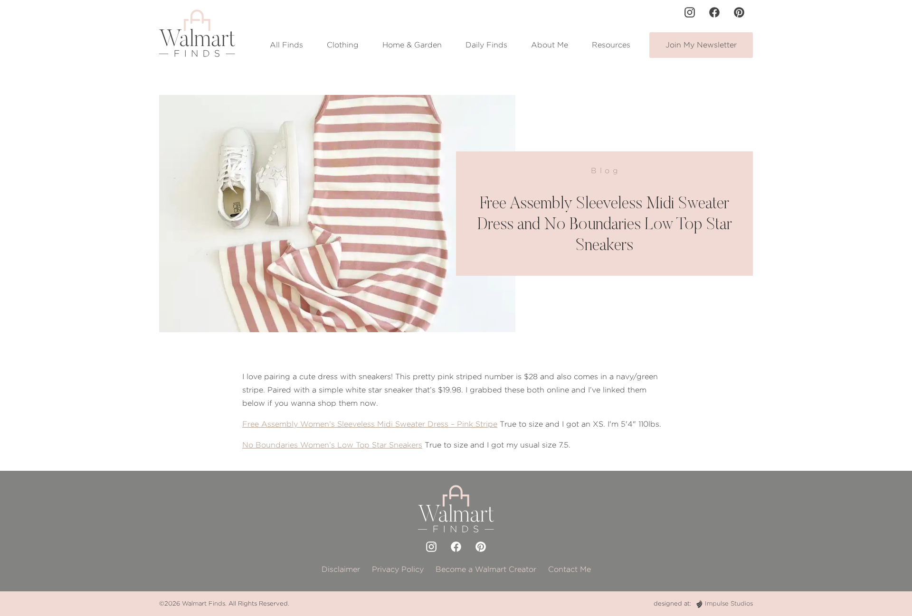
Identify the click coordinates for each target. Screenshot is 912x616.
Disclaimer (341, 569)
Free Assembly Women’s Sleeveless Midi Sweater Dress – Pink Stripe (369, 424)
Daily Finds (486, 44)
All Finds (286, 44)
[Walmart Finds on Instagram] (690, 12)
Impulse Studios (729, 603)
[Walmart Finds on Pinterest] (739, 12)
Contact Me (569, 569)
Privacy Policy (398, 569)
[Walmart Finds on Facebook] (714, 12)
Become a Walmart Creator (486, 569)
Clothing (343, 44)
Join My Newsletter (701, 44)
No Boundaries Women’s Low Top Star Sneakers (332, 444)
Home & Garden (412, 44)
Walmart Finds (203, 603)
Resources (611, 44)
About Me (549, 44)
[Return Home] (197, 33)
